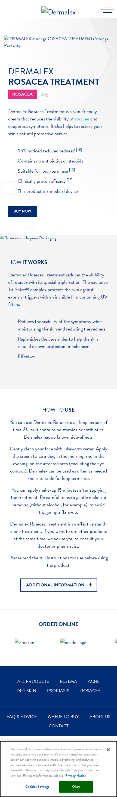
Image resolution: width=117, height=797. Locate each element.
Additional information (55, 585)
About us (100, 716)
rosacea (82, 118)
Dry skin (26, 690)
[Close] (108, 750)
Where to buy (63, 716)
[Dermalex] (58, 7)
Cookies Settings (37, 786)
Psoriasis (58, 690)
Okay (76, 786)
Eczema (68, 681)
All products (33, 681)
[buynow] (24, 647)
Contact (59, 726)
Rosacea (90, 690)
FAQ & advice (22, 716)
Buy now (22, 211)
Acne (94, 681)
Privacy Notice (75, 775)
